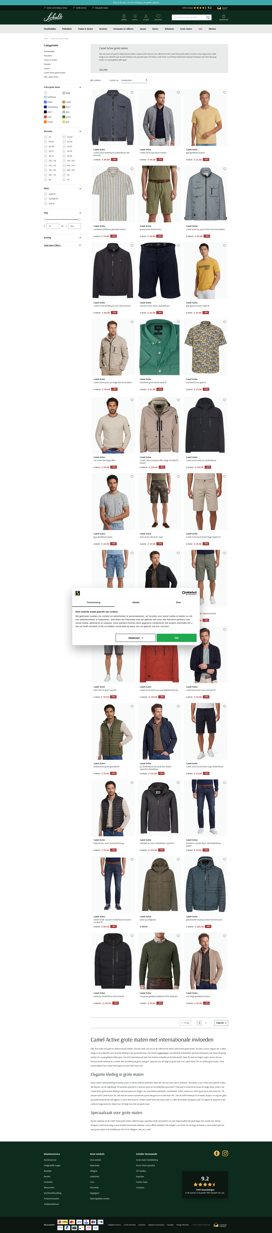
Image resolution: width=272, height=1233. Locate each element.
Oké (176, 638)
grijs (67, 111)
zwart (49, 111)
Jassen (143, 28)
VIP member (141, 1171)
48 (50, 179)
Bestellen (48, 1171)
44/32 (51, 151)
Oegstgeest (94, 1193)
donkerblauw (52, 107)
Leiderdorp (94, 1176)
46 (68, 175)
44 (50, 137)
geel (67, 121)
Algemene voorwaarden (156, 1225)
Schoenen (169, 28)
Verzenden (48, 1182)
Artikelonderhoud (51, 1204)
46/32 (51, 156)
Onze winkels (97, 1154)
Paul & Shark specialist (145, 1165)
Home (46, 39)
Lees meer (103, 69)
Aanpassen (134, 638)
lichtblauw (51, 97)
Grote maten (186, 28)
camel (68, 102)
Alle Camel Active (51, 76)
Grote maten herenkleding (147, 1159)
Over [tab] (178, 602)
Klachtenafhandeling (52, 1193)
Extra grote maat (52, 87)
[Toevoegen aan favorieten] (132, 92)
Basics (155, 28)
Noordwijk (94, 1187)
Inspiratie (140, 1176)
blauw (50, 102)
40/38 (51, 146)
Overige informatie (182, 1225)
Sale (200, 28)
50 (68, 179)
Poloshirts (67, 28)
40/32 (51, 141)
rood (49, 116)
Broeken (103, 28)
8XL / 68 (70, 170)
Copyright (170, 1225)
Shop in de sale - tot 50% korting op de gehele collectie (136, 2)
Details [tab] (136, 602)
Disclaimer (142, 1225)
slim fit (51, 203)
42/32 (69, 146)
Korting (47, 237)
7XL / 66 (52, 170)
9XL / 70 (52, 175)
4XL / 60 (71, 160)
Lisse (92, 1182)
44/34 (69, 151)
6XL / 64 (70, 165)
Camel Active (162, 1053)
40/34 (69, 141)
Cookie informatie (130, 1225)
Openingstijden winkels (99, 1198)
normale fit (53, 198)
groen (68, 116)
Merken (212, 28)
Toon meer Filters (52, 245)
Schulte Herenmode (146, 1154)
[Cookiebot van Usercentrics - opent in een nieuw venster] (184, 593)
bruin (68, 107)
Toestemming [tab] (93, 602)
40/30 (70, 137)
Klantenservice (52, 1154)
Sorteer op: (114, 80)
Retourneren (49, 1187)
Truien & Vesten (85, 28)
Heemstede (94, 1165)
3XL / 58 (52, 160)
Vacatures (140, 1187)
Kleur (46, 188)
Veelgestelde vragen (52, 1165)
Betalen (47, 1176)
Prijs (46, 212)
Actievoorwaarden (51, 1198)
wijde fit (52, 194)
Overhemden (50, 28)
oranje (50, 121)
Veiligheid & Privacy (114, 1225)
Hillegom (93, 1171)
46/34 (69, 156)
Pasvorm (48, 131)
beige (68, 93)
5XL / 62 (52, 165)
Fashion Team (141, 1182)
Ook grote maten (101, 8)
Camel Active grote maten (54, 72)
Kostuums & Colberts (123, 28)
